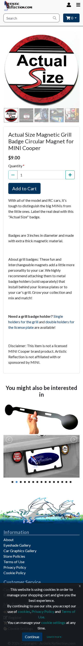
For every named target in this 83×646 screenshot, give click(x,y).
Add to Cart (24, 188)
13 (62, 482)
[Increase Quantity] (70, 174)
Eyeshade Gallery (17, 545)
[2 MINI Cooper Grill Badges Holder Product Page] (41, 440)
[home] (18, 6)
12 (58, 482)
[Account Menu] (68, 5)
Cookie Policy (14, 573)
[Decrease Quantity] (13, 174)
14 (66, 482)
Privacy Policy (14, 567)
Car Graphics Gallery (19, 550)
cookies (24, 611)
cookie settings (53, 622)
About (8, 539)
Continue (32, 636)
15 (70, 482)
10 (50, 482)
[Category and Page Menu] (78, 5)
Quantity (15, 166)
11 (54, 482)
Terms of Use (13, 561)
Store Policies (14, 556)
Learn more (54, 636)
